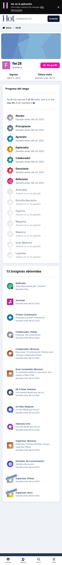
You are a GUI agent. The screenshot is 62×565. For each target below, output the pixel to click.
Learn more (6, 6)
